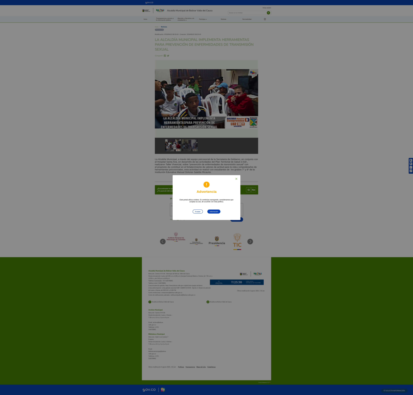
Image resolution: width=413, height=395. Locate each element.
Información (214, 211)
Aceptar (197, 211)
